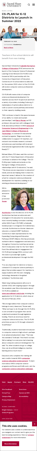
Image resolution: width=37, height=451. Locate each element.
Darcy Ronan (21, 120)
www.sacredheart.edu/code (13, 293)
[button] (33, 4)
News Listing (7, 11)
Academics (17, 44)
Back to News (8, 47)
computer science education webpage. (17, 369)
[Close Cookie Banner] (34, 424)
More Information (10, 444)
